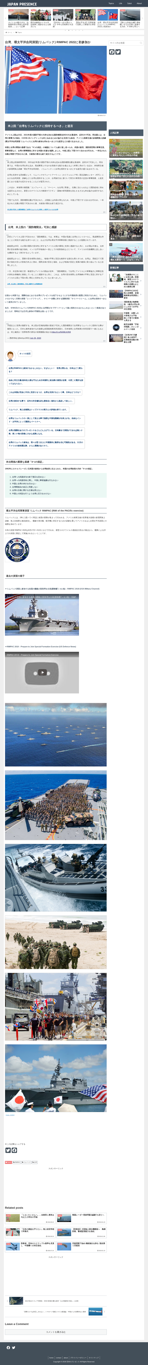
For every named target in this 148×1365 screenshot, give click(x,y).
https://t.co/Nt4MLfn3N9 (61, 332)
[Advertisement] (56, 1186)
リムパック (27, 1162)
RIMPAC (17, 1162)
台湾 (35, 1162)
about (66, 1358)
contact (58, 1358)
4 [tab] (76, 30)
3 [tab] (72, 30)
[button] (141, 43)
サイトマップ (94, 1358)
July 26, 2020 (35, 338)
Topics (9, 1162)
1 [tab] (65, 30)
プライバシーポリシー (78, 1358)
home (51, 1358)
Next (142, 18)
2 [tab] (69, 30)
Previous (5, 18)
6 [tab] (83, 30)
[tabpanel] (18, 18)
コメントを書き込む (56, 1332)
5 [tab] (79, 30)
